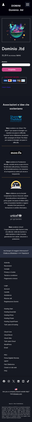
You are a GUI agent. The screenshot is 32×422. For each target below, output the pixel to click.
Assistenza (7, 295)
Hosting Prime (9, 315)
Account (7, 289)
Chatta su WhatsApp (10, 253)
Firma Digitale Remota (11, 358)
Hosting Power (9, 318)
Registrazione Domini (11, 301)
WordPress (8, 344)
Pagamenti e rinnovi (10, 278)
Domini (9, 87)
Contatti (6, 269)
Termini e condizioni (10, 275)
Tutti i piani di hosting (11, 324)
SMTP (6, 361)
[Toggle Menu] (27, 4)
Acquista (11, 69)
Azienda (7, 262)
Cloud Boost (8, 335)
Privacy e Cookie (9, 272)
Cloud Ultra (8, 338)
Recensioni (8, 266)
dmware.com (17, 394)
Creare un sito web (10, 367)
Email (6, 348)
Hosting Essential (10, 312)
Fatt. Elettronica (9, 364)
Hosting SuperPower (11, 321)
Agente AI (25, 253)
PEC (5, 355)
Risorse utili (8, 298)
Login (6, 286)
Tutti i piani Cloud (10, 341)
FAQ (5, 371)
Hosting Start (8, 309)
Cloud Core (8, 332)
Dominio (4, 62)
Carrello (6, 292)
